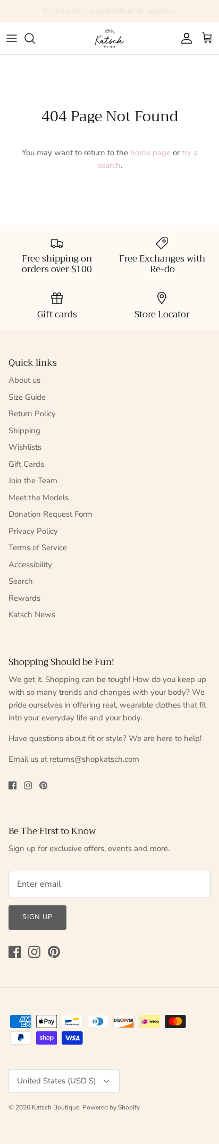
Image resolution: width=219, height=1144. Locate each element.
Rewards (24, 598)
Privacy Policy (33, 531)
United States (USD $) (56, 1080)
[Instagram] (28, 785)
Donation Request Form (50, 514)
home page (150, 152)
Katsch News (32, 614)
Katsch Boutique (55, 1107)
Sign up (37, 917)
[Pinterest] (43, 785)
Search (21, 581)
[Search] (35, 38)
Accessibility (30, 564)
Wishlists (25, 447)
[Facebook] (12, 785)
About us (24, 380)
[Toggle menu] (11, 38)
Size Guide (27, 397)
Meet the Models (39, 497)
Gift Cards (26, 464)
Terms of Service (38, 547)
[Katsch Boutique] (109, 38)
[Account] (184, 38)
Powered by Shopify (111, 1107)
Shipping (24, 430)
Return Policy (32, 413)
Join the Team (33, 480)
